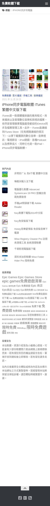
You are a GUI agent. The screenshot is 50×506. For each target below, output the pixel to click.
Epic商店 (7, 289)
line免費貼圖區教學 (24, 294)
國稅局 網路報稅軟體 (38, 311)
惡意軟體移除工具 (36, 315)
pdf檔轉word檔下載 (19, 302)
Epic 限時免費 (39, 290)
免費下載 (36, 306)
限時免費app (21, 328)
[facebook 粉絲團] (20, 498)
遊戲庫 (16, 323)
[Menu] (46, 3)
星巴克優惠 (17, 319)
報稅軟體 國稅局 (21, 315)
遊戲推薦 (25, 323)
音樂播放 (38, 95)
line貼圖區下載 (31, 298)
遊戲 (43, 319)
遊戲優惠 (10, 323)
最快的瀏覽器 (27, 319)
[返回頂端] (25, 488)
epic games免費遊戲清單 (22, 281)
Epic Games (9, 277)
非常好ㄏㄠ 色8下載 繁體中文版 (31, 173)
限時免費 (9, 327)
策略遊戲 (37, 319)
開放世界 (42, 323)
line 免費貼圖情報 (16, 298)
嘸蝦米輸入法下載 (23, 181)
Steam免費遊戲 (25, 307)
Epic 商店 (37, 285)
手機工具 (27, 95)
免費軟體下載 (11, 3)
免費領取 (17, 310)
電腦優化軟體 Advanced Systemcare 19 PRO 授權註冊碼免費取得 (30, 193)
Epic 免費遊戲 (23, 286)
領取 (16, 333)
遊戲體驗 (34, 323)
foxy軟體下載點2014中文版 (28, 213)
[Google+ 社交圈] (25, 498)
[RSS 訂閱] (30, 498)
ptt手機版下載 (32, 302)
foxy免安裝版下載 (23, 221)
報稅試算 (12, 315)
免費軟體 (6, 95)
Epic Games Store (30, 277)
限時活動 (10, 333)
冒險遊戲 (26, 311)
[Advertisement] (25, 42)
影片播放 (17, 95)
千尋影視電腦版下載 (25, 249)
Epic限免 (16, 290)
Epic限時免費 (27, 290)
